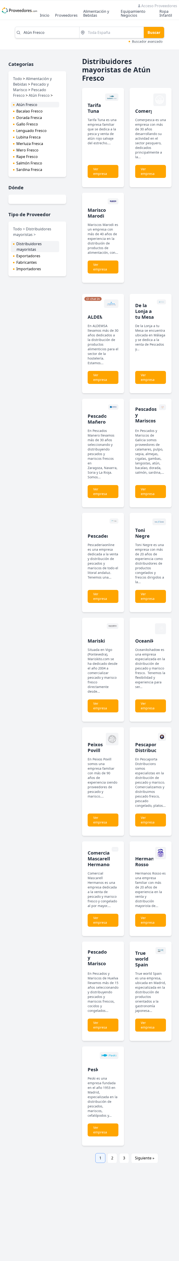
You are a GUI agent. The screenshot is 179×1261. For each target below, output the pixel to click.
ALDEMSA (99, 317)
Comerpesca (149, 111)
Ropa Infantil (165, 14)
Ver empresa (100, 171)
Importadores (28, 268)
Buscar (154, 32)
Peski (94, 1069)
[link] (93, 299)
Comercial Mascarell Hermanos (100, 859)
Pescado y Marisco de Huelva (97, 963)
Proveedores (66, 15)
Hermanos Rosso (147, 862)
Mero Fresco (27, 150)
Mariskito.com (104, 641)
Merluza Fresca (29, 143)
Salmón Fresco (29, 163)
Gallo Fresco (27, 124)
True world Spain (141, 959)
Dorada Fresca (29, 117)
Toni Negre (142, 533)
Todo (17, 78)
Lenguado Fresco (31, 130)
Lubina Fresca (28, 137)
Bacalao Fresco (29, 111)
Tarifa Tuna (94, 108)
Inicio (44, 15)
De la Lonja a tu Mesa (144, 311)
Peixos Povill (95, 747)
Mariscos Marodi (98, 213)
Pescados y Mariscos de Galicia (146, 420)
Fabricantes (26, 262)
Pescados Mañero (98, 419)
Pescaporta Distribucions (150, 747)
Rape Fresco (27, 156)
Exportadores (28, 255)
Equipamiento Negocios (133, 14)
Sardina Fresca (29, 169)
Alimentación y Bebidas (96, 14)
